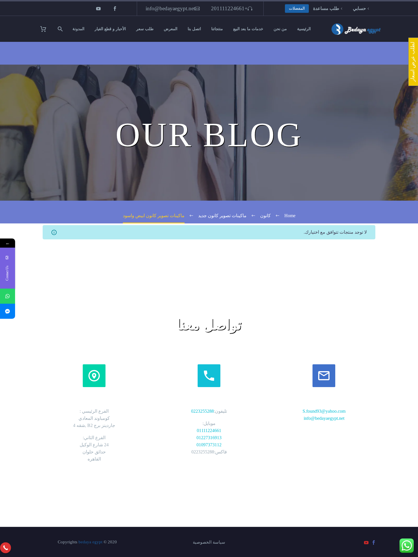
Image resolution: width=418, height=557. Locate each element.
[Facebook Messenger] (7, 311)
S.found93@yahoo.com (324, 411)
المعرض (170, 29)
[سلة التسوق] (47, 28)
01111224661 (209, 430)
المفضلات (297, 8)
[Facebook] (115, 8)
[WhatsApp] (7, 296)
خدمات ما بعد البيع (248, 29)
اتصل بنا (194, 29)
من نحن (280, 29)
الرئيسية (304, 29)
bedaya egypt (90, 542)
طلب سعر (145, 29)
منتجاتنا (217, 29)
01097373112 (209, 444)
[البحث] (61, 28)
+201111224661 (229, 8)
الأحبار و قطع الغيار (110, 29)
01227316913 (209, 437)
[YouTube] (98, 8)
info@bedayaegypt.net (170, 8)
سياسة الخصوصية (209, 542)
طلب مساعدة (326, 8)
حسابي (359, 8)
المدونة (78, 29)
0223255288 (202, 411)
